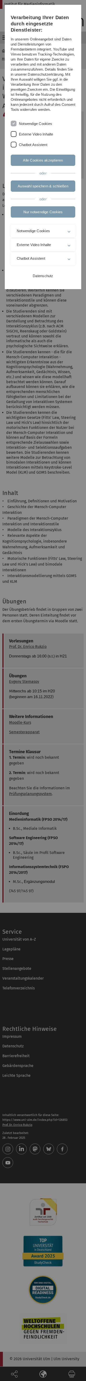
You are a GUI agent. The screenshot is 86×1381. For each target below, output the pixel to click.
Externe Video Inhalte (36, 134)
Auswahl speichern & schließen (43, 186)
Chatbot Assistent (33, 145)
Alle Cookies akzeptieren (43, 160)
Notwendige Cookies (35, 124)
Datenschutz (43, 276)
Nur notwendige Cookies (43, 212)
